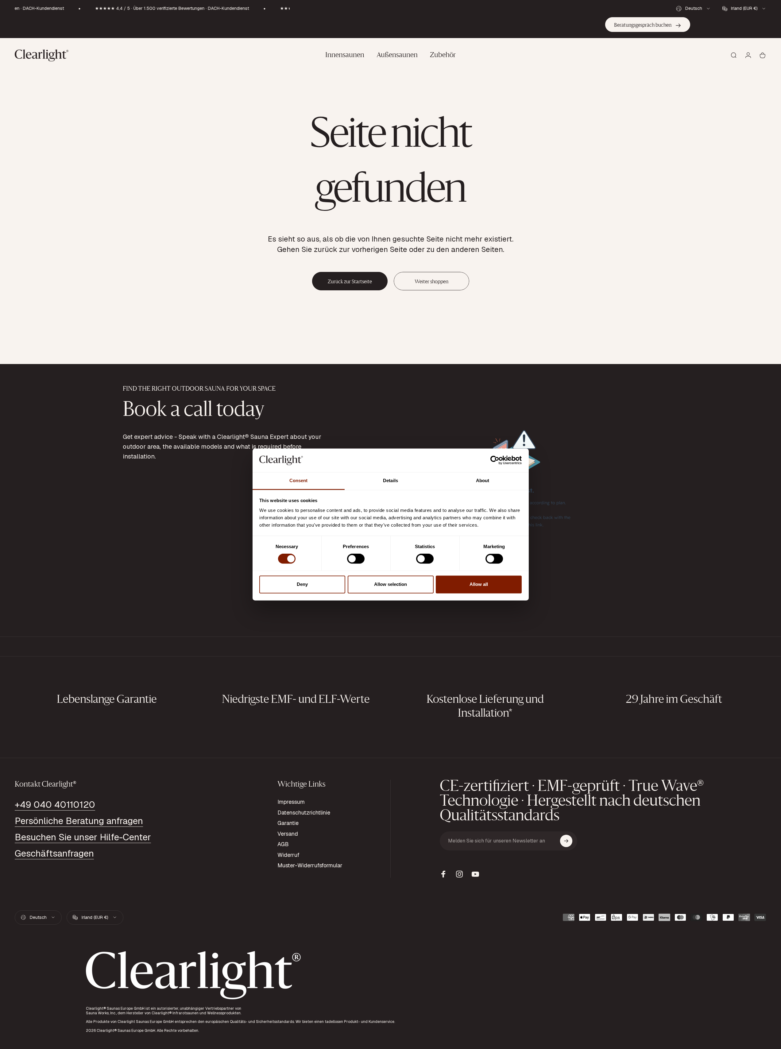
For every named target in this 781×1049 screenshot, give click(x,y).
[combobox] (693, 8)
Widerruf (288, 855)
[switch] (356, 559)
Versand (287, 833)
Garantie (288, 823)
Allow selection (390, 584)
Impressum (291, 802)
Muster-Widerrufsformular (309, 865)
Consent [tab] (298, 480)
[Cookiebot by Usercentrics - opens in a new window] (495, 460)
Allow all (479, 584)
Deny (302, 584)
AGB (283, 844)
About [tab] (482, 480)
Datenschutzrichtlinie (303, 812)
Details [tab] (390, 480)
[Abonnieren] (566, 841)
